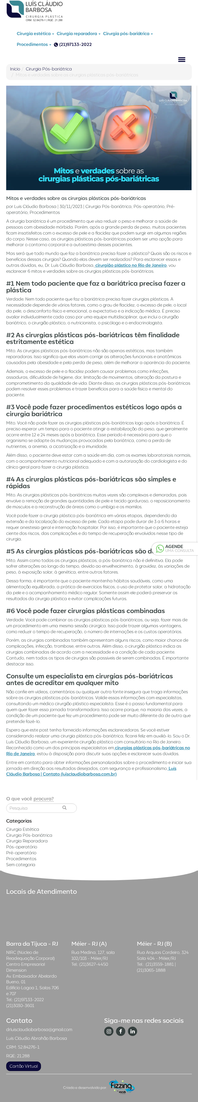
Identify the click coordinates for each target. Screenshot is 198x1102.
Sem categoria (20, 864)
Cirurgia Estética (22, 829)
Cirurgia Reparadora (27, 840)
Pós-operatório (149, 206)
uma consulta (179, 548)
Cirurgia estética (34, 33)
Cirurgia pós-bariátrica (126, 33)
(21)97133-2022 (75, 44)
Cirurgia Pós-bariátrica (49, 68)
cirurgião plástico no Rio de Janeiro (130, 265)
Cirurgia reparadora (77, 33)
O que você (30, 798)
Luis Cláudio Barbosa (35, 206)
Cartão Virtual (24, 1066)
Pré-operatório (21, 852)
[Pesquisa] (64, 808)
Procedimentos (33, 44)
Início (15, 68)
